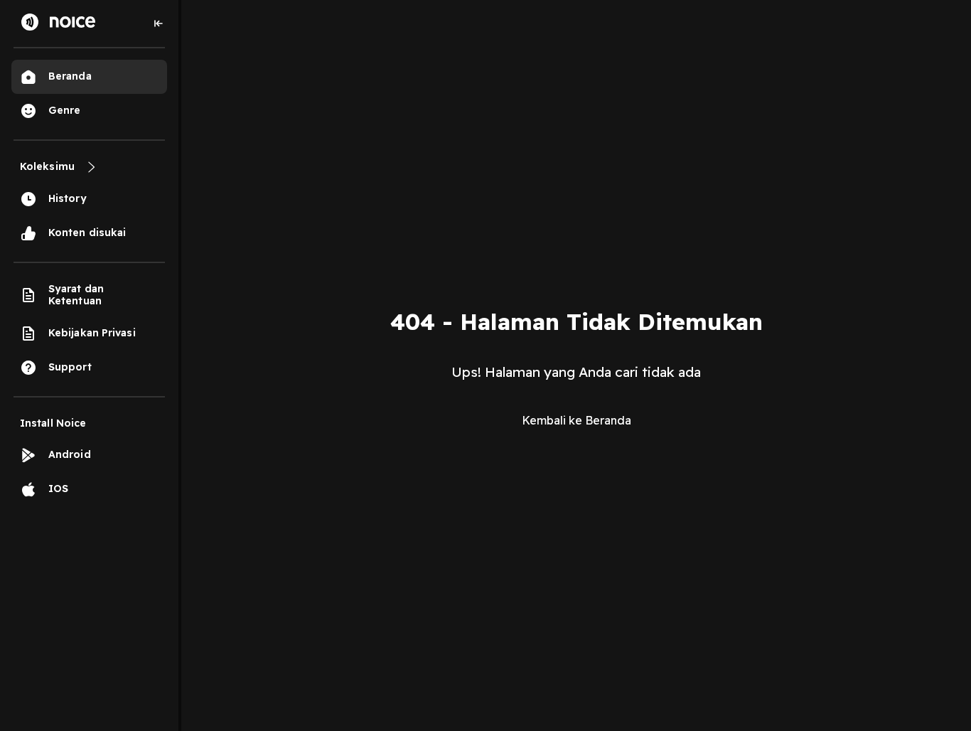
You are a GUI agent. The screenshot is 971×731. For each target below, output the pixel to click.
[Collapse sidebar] (158, 23)
